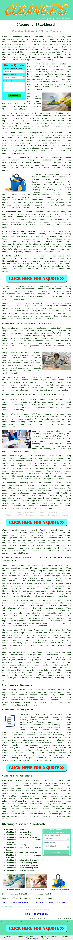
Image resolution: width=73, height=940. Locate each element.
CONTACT (57, 19)
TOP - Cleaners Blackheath (15, 902)
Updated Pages (20, 922)
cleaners (59, 55)
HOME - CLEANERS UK (36, 914)
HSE (15, 269)
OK (47, 939)
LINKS (44, 19)
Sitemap (3, 922)
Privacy (69, 922)
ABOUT (50, 19)
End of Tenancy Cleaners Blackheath (49, 902)
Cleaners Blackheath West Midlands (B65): (23, 37)
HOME (38, 19)
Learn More (38, 939)
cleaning (31, 66)
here (51, 811)
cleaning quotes (40, 809)
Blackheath (44, 530)
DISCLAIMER (66, 19)
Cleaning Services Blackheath (23, 824)
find (10, 781)
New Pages (11, 922)
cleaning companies (25, 793)
